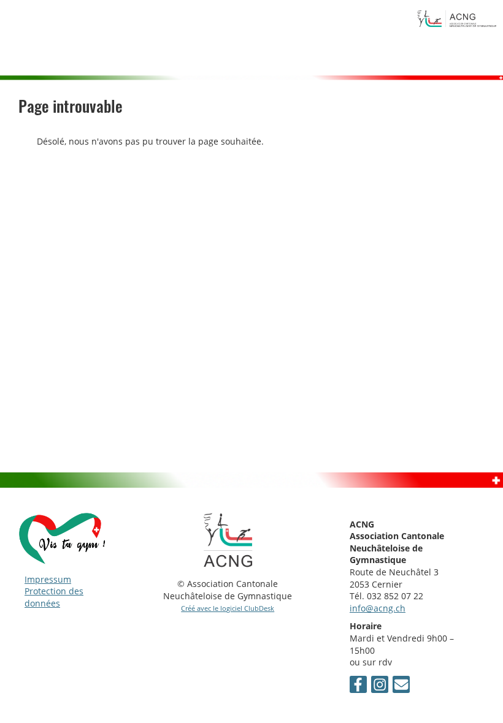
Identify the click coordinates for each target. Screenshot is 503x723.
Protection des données (54, 597)
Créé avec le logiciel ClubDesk (227, 608)
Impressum (48, 579)
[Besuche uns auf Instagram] (379, 686)
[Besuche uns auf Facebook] (358, 686)
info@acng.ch (377, 608)
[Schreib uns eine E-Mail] (401, 686)
